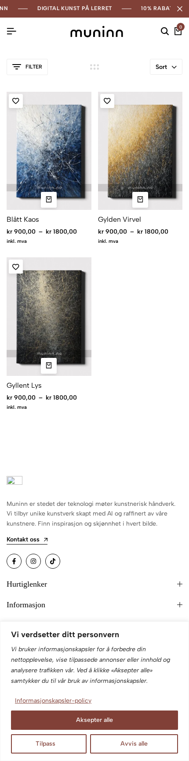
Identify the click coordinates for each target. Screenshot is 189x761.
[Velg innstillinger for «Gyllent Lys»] (49, 366)
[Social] (14, 561)
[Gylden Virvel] (140, 151)
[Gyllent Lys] (49, 316)
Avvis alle (134, 743)
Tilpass (45, 743)
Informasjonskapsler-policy (53, 700)
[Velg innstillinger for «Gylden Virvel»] (140, 200)
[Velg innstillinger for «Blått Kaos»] (49, 200)
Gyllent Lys (24, 385)
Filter (33, 67)
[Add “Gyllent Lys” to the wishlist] (16, 267)
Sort (161, 67)
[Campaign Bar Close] (180, 9)
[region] (94, 691)
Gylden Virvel (119, 219)
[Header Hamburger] (11, 31)
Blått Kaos (23, 219)
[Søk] (164, 31)
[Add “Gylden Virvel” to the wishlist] (107, 101)
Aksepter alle (94, 720)
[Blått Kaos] (49, 151)
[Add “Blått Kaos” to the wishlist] (16, 101)
